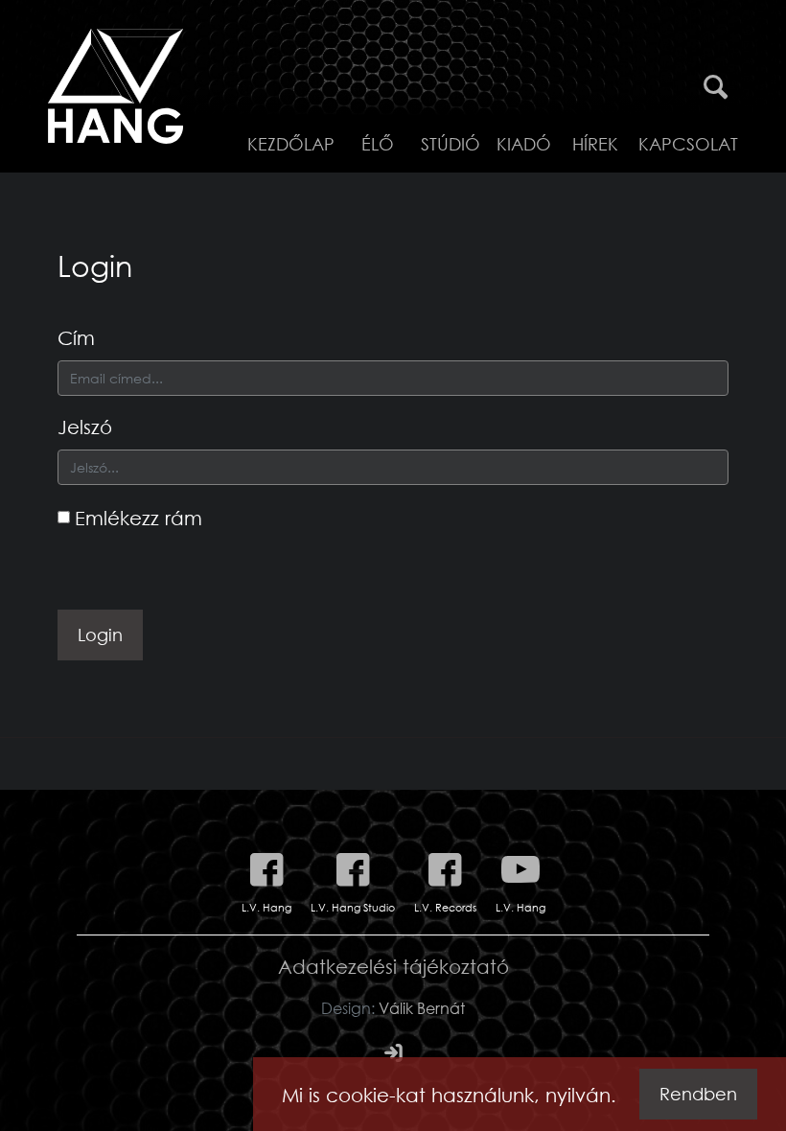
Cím (76, 337)
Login (100, 634)
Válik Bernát (422, 1008)
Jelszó (85, 426)
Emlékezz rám (138, 517)
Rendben (698, 1093)
